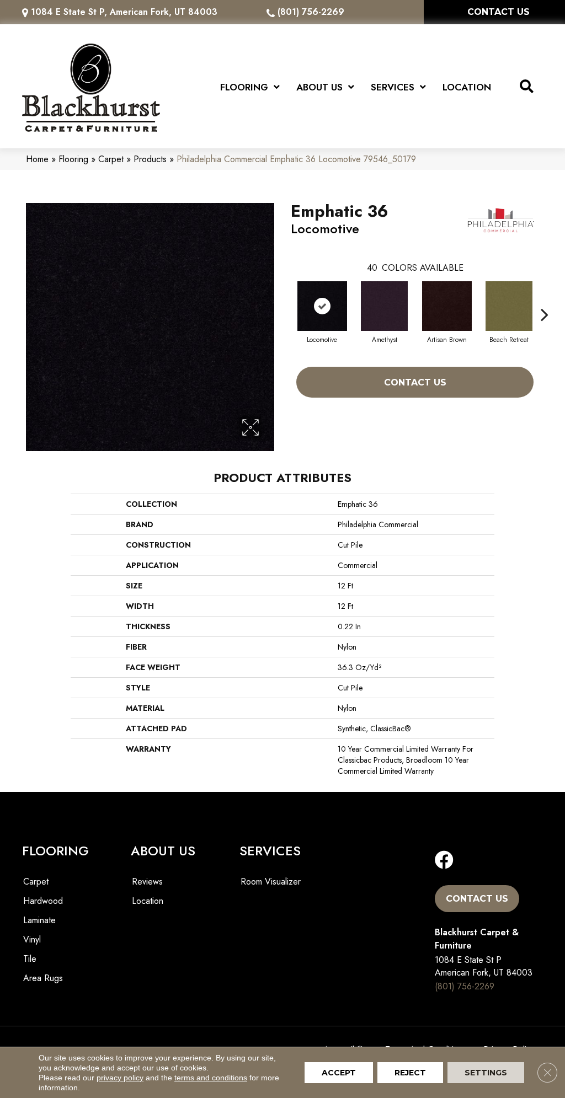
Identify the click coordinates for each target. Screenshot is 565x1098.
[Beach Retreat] (509, 306)
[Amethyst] (384, 306)
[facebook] (444, 860)
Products (150, 159)
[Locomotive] (322, 306)
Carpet (111, 159)
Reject (410, 1073)
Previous (285, 297)
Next (544, 297)
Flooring (73, 159)
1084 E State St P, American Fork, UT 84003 (124, 12)
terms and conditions (210, 1077)
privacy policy (120, 1077)
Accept (339, 1073)
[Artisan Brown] (447, 306)
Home (37, 159)
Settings (486, 1073)
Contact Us (415, 382)
